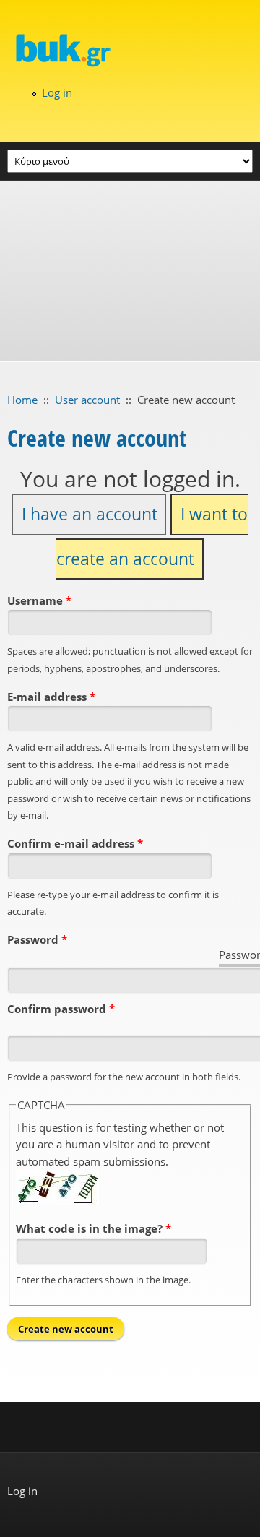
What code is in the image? (93, 1228)
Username (39, 600)
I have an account (89, 514)
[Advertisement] (130, 271)
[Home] (130, 50)
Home (22, 399)
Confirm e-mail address (75, 843)
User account (87, 399)
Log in (57, 92)
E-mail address (51, 696)
